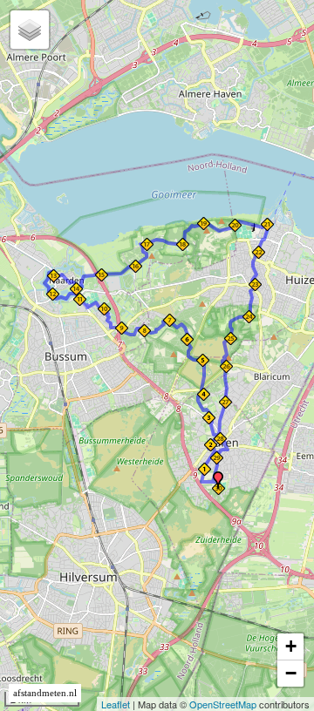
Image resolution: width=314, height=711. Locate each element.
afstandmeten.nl (45, 693)
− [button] (291, 673)
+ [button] (291, 646)
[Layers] (29, 29)
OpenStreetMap (222, 704)
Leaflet (115, 704)
